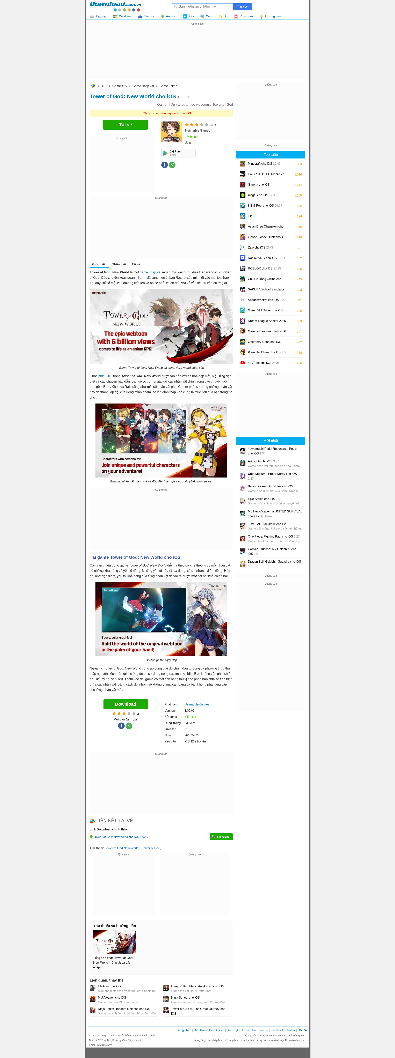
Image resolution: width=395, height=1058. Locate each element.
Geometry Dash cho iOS (264, 343)
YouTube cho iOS (264, 362)
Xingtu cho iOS (261, 195)
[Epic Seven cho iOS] (242, 501)
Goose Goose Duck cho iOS (267, 238)
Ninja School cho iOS (185, 997)
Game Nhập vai (143, 86)
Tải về (136, 264)
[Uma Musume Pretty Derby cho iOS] (242, 476)
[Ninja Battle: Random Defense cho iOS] (92, 1010)
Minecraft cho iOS (264, 163)
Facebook (277, 1030)
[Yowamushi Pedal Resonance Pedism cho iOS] (242, 451)
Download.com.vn (93, 86)
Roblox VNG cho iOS (266, 258)
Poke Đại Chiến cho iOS (267, 352)
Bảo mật (232, 1030)
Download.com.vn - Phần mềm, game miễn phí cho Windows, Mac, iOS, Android (115, 6)
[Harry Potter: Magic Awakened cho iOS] (166, 988)
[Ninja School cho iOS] (166, 999)
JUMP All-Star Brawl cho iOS (270, 524)
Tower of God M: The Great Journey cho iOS (198, 1011)
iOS (104, 86)
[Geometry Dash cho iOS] (242, 342)
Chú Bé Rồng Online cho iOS (264, 280)
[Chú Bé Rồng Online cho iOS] (242, 279)
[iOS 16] (242, 216)
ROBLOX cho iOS (264, 268)
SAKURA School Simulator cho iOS (266, 291)
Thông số (119, 264)
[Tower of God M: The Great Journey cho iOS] (166, 1010)
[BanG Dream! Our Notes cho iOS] (242, 488)
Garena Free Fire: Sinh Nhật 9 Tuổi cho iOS (267, 333)
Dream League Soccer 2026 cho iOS (267, 322)
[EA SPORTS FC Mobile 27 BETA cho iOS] (242, 174)
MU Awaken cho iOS (112, 997)
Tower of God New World (121, 848)
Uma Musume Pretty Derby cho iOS (272, 476)
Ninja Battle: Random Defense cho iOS (124, 1009)
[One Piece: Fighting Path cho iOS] (242, 538)
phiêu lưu (105, 376)
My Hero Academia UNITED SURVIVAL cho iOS (275, 514)
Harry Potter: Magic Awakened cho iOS (197, 986)
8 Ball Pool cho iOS (265, 205)
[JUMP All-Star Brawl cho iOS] (242, 526)
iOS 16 (256, 216)
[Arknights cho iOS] (242, 463)
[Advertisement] (197, 55)
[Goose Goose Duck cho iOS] (242, 237)
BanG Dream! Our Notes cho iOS (270, 486)
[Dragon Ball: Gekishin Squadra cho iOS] (242, 564)
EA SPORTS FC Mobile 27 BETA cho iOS (266, 175)
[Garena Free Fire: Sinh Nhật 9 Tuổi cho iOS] (242, 331)
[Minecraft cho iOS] (242, 164)
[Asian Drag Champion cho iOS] (242, 226)
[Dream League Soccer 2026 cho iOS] (242, 321)
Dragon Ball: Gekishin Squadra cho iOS (274, 564)
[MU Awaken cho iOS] (92, 999)
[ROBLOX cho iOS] (242, 268)
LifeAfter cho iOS (109, 986)
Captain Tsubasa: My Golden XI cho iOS (272, 551)
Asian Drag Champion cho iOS (265, 228)
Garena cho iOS (259, 184)
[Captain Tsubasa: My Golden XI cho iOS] (242, 551)
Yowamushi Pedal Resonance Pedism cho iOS (273, 451)
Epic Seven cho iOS (264, 499)
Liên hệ (263, 1030)
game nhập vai (150, 272)
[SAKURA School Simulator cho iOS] (242, 289)
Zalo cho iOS (261, 247)
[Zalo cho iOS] (242, 247)
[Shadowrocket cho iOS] (242, 300)
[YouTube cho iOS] (242, 363)
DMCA (302, 1030)
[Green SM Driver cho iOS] (242, 310)
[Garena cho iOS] (242, 184)
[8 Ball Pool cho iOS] (242, 205)
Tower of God (151, 848)
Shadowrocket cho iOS (266, 300)
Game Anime (168, 86)
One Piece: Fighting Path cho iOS (274, 536)
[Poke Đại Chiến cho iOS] (242, 352)
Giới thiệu (200, 1030)
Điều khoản (216, 1030)
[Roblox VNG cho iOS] (242, 258)
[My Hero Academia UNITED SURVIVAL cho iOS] (242, 513)
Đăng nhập (184, 1030)
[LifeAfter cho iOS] (92, 988)
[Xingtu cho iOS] (242, 195)
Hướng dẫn (248, 1030)
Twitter (290, 1030)
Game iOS (119, 86)
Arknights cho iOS (263, 461)
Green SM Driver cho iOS (265, 312)
